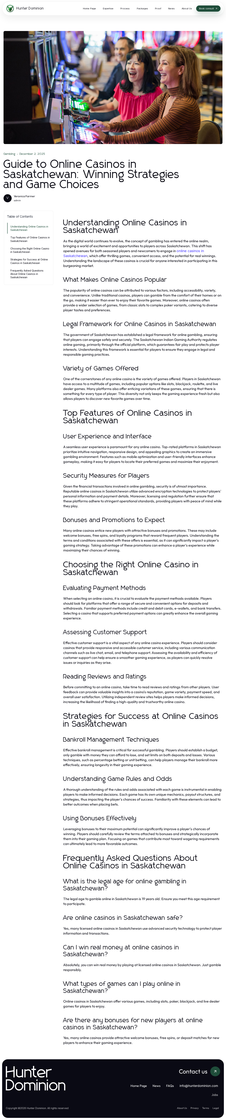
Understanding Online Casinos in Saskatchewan (29, 228)
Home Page (138, 1086)
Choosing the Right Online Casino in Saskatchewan (29, 250)
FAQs (170, 1086)
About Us (182, 1108)
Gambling (10, 153)
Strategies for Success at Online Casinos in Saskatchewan (29, 261)
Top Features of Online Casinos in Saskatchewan (30, 239)
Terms (205, 1108)
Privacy (195, 1108)
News (156, 1086)
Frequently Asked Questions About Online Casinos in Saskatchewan (26, 274)
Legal (216, 1108)
